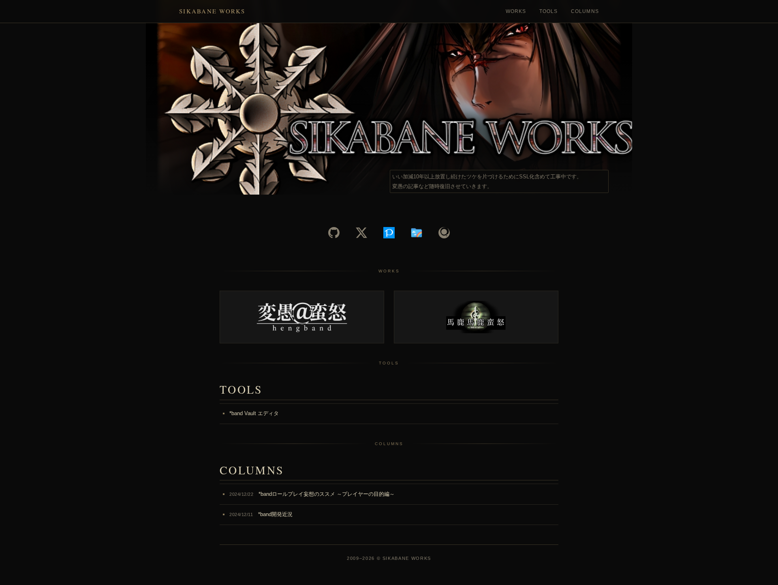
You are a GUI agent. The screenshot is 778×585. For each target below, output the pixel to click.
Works (516, 11)
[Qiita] (444, 233)
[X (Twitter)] (361, 233)
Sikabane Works (212, 11)
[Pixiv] (389, 233)
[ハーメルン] (416, 233)
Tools (548, 11)
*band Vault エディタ (254, 413)
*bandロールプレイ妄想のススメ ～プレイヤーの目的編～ (312, 494)
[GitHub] (334, 233)
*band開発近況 (261, 514)
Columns (585, 11)
